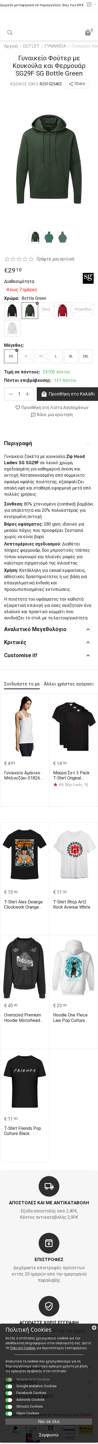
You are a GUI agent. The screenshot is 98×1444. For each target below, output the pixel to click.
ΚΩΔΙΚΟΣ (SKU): (24, 84)
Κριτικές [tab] (15, 642)
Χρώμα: (11, 298)
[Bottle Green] (30, 310)
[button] (77, 84)
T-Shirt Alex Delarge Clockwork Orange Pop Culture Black (23, 904)
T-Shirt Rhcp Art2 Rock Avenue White (71, 904)
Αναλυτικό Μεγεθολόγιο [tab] (35, 629)
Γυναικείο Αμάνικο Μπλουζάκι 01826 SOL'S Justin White (22, 775)
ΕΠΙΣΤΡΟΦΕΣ (49, 1259)
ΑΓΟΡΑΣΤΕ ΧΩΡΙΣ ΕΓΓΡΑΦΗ (49, 1322)
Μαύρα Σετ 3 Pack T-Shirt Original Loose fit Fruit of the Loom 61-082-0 (73, 775)
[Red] (62, 310)
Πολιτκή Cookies (23, 1348)
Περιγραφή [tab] (18, 443)
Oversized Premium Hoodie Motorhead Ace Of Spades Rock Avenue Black (24, 1017)
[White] (12, 328)
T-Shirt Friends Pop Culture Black (22, 1131)
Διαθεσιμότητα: (19, 281)
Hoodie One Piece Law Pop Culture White (70, 1017)
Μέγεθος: (14, 345)
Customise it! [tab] (20, 655)
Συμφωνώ (49, 1434)
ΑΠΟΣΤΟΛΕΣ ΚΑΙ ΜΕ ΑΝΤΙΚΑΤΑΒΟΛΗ (49, 1202)
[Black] (12, 310)
